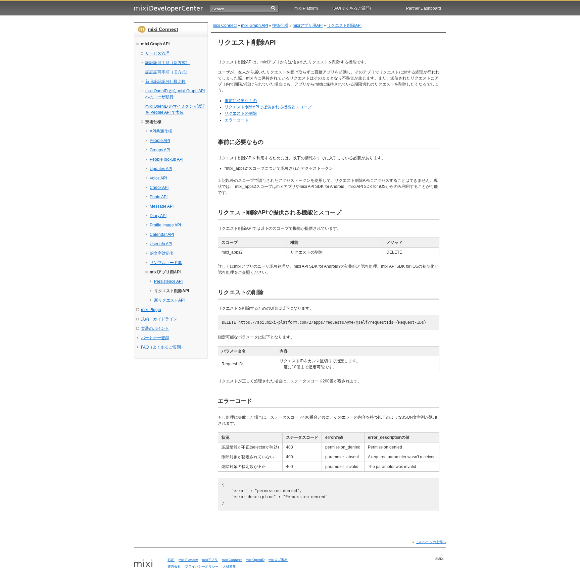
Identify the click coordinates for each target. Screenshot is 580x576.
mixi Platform (306, 8)
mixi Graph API (254, 25)
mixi (148, 563)
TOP (171, 560)
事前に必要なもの (241, 100)
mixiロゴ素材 (278, 560)
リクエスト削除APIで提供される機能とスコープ (268, 107)
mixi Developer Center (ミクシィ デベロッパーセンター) (168, 8)
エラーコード (237, 120)
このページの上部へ (431, 542)
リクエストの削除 (241, 113)
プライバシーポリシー (202, 566)
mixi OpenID (255, 560)
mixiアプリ (210, 560)
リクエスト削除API (344, 25)
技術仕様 (280, 25)
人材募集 (229, 566)
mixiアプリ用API (308, 25)
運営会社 (174, 566)
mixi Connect (163, 29)
